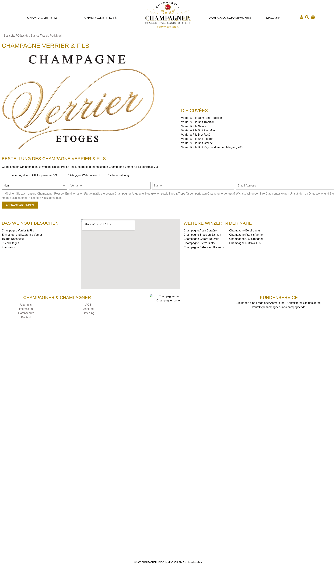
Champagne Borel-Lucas (244, 230)
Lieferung (88, 313)
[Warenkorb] (312, 17)
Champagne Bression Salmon (202, 234)
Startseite (9, 35)
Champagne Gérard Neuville (201, 238)
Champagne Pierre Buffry (199, 243)
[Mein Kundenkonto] (301, 17)
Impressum (26, 308)
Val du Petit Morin (52, 35)
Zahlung (88, 308)
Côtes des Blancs (28, 35)
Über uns (26, 304)
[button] (306, 17)
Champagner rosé (100, 17)
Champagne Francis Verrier (246, 234)
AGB (88, 304)
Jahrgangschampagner (230, 17)
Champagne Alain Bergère (200, 230)
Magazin (273, 17)
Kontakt (26, 317)
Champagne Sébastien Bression (204, 247)
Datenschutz (26, 313)
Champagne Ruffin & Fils (245, 243)
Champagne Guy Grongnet (246, 238)
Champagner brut (43, 17)
